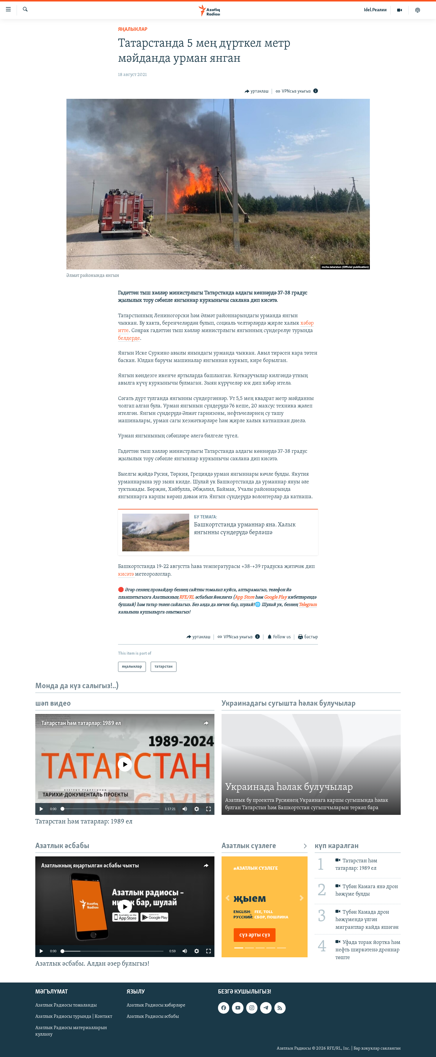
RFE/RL (186, 597)
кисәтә (126, 574)
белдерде (129, 338)
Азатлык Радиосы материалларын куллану (71, 1031)
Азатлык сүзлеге (249, 846)
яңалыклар (132, 29)
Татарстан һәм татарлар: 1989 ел (81, 723)
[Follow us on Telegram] (265, 1007)
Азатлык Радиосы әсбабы (153, 1016)
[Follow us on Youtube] (237, 1007)
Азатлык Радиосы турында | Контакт (73, 1016)
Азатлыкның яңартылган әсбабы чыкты (90, 866)
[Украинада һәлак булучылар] (311, 764)
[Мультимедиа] (400, 10)
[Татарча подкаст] (418, 10)
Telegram (308, 604)
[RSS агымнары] (280, 1007)
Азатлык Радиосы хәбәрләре (156, 1005)
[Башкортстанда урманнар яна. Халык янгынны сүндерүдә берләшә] (155, 532)
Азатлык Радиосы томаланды (66, 1005)
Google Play (275, 597)
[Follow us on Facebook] (223, 1007)
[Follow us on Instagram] (251, 1007)
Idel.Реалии (375, 10)
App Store (244, 597)
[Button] (257, 91)
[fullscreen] (208, 809)
